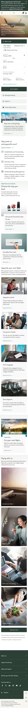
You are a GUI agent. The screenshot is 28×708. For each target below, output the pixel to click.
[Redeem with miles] (4, 50)
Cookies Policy (9, 705)
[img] (26, 1)
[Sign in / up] (26, 13)
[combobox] (14, 67)
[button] (14, 58)
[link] (14, 117)
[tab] (7, 46)
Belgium (6, 692)
